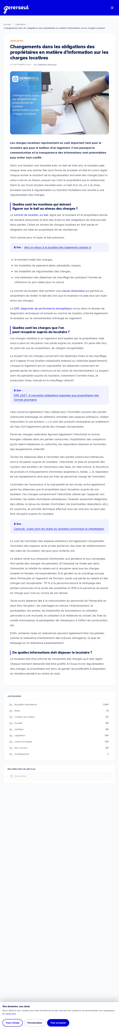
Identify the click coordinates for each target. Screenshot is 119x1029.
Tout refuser (13, 1022)
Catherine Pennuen (47, 64)
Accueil (7, 24)
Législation (20, 24)
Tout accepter (58, 1022)
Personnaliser (34, 1022)
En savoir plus (9, 1013)
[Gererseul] (16, 8)
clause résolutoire (73, 291)
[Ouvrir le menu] (112, 8)
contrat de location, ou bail (31, 215)
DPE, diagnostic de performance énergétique (43, 308)
